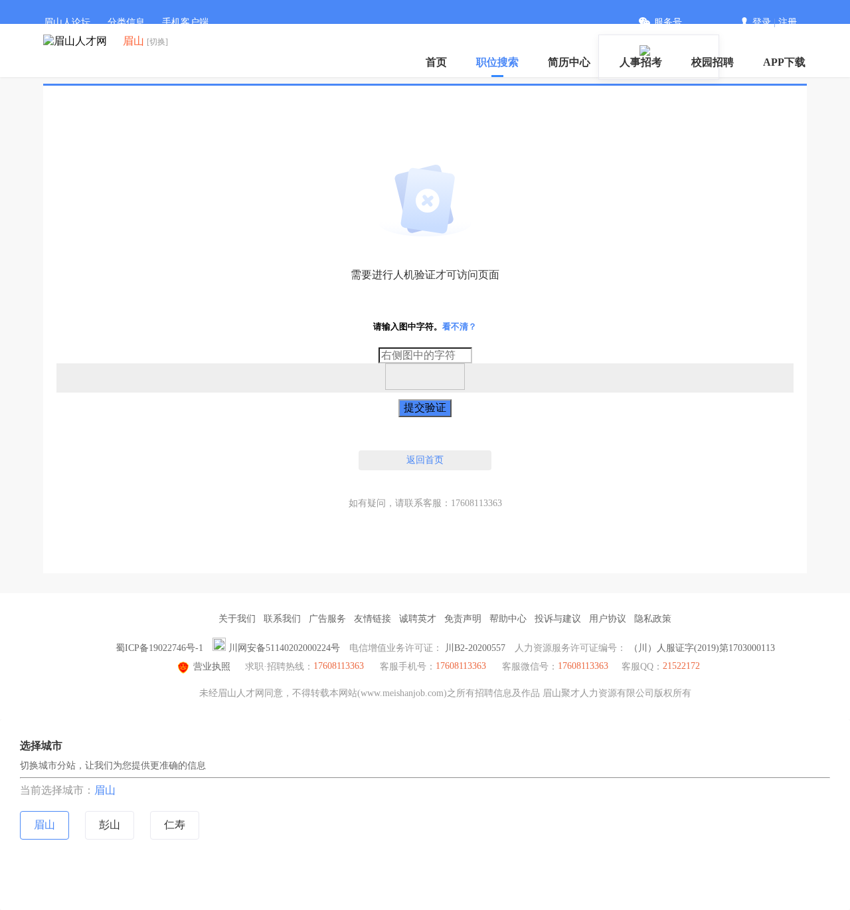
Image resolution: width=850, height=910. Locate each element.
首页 (436, 62)
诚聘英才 (417, 619)
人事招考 (641, 62)
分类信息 (126, 22)
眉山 (105, 790)
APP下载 (784, 62)
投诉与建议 (558, 619)
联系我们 (282, 619)
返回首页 (425, 460)
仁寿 (174, 824)
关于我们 (237, 619)
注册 (787, 22)
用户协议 (607, 619)
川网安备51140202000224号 (284, 648)
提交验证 (425, 407)
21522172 (681, 666)
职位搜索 (497, 62)
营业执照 (211, 667)
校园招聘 (712, 62)
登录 (761, 22)
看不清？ (459, 326)
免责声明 (462, 619)
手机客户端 (185, 22)
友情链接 (372, 619)
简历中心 (569, 62)
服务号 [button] (668, 22)
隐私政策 (652, 619)
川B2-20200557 (475, 648)
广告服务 (327, 619)
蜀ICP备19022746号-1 (159, 648)
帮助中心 (508, 619)
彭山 (109, 824)
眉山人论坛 (67, 22)
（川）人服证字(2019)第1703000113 (702, 648)
